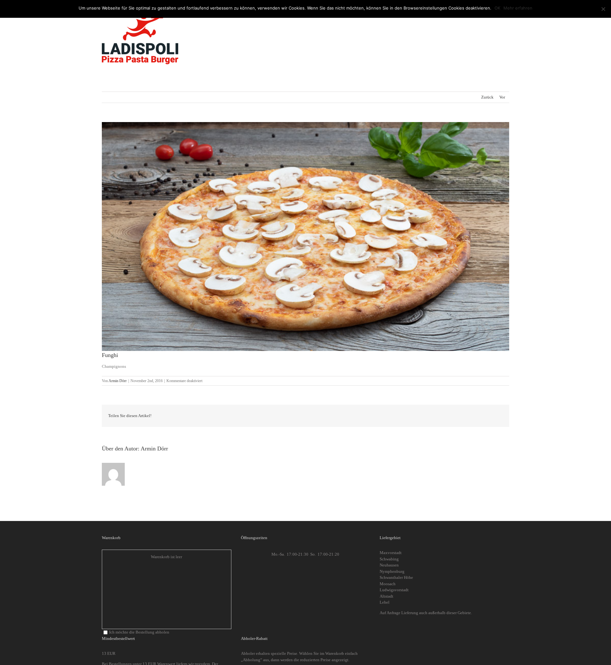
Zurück (487, 97)
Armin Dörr (118, 381)
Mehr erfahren (517, 7)
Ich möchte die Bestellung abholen (139, 632)
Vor (502, 97)
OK (497, 7)
